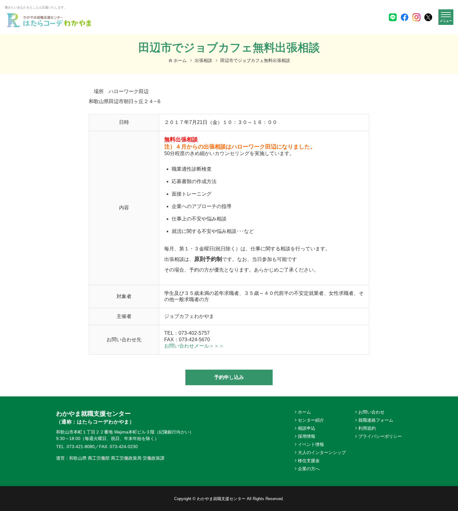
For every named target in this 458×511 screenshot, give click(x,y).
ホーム (180, 60)
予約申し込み (229, 377)
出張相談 (203, 60)
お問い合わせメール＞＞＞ (194, 345)
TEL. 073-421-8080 (75, 446)
